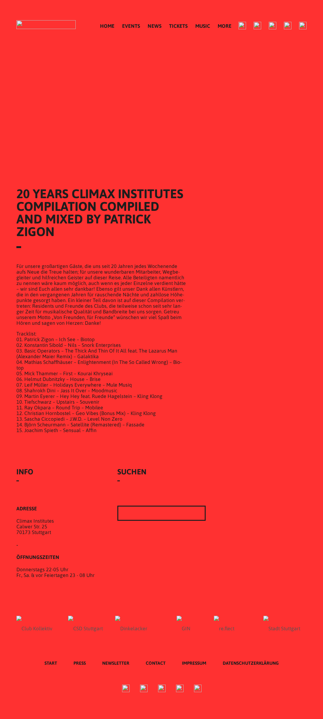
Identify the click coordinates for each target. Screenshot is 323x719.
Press (79, 663)
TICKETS (178, 26)
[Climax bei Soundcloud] (288, 25)
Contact (156, 663)
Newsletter (115, 663)
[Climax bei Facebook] (242, 25)
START (50, 663)
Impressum (194, 663)
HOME (107, 26)
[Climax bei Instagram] (257, 25)
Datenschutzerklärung (251, 663)
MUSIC (202, 26)
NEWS (155, 26)
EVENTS (131, 26)
